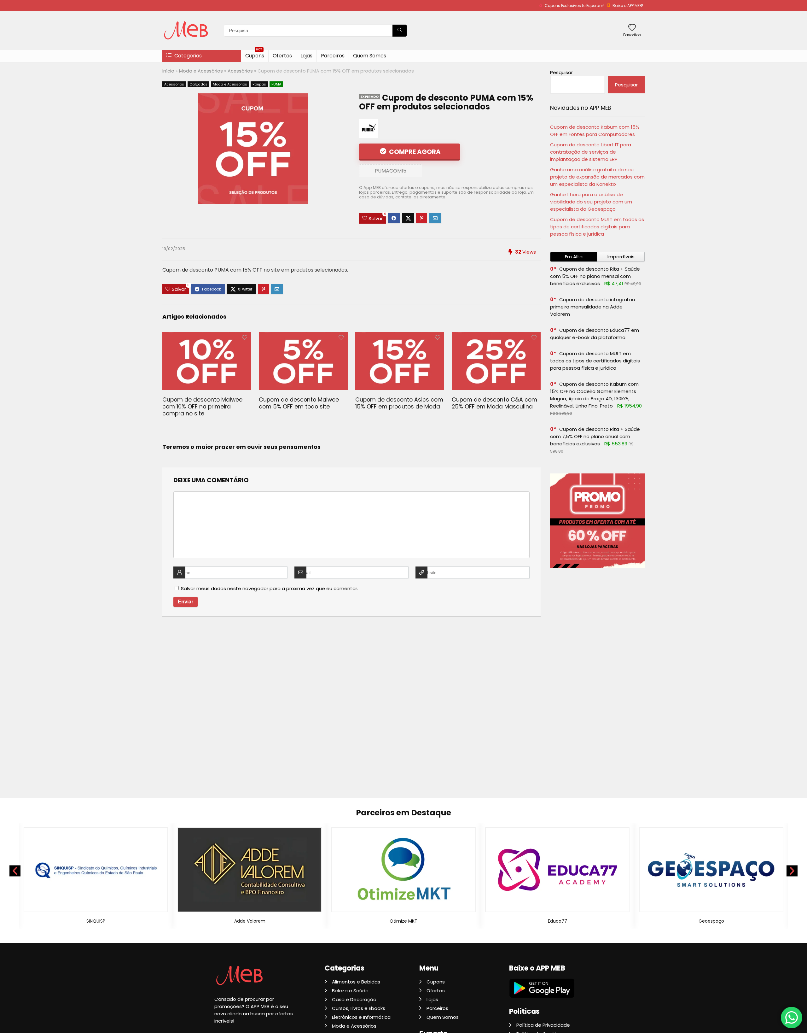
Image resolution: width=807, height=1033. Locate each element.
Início (168, 71)
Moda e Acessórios (201, 71)
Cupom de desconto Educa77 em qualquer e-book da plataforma (594, 334)
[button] (14, 870)
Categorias (187, 55)
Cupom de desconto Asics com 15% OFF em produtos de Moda (399, 403)
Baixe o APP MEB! (628, 5)
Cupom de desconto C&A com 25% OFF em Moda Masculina (494, 403)
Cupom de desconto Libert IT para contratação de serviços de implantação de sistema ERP (590, 151)
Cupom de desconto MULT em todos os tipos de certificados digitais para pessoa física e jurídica (597, 226)
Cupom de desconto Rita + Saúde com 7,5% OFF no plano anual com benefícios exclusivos (595, 436)
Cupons (254, 54)
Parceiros (333, 55)
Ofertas (282, 55)
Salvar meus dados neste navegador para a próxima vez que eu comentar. (269, 588)
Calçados (198, 84)
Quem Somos (369, 55)
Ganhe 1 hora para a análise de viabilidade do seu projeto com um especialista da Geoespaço (591, 201)
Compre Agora (414, 151)
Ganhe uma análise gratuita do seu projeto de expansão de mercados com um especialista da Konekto (597, 176)
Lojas (306, 55)
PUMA (276, 84)
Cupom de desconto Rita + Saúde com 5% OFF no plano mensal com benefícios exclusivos (595, 276)
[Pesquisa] (399, 31)
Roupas (259, 84)
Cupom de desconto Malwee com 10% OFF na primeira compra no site (202, 406)
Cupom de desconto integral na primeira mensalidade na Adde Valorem (592, 306)
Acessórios (240, 71)
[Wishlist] (632, 28)
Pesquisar (561, 72)
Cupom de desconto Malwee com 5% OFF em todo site (299, 403)
